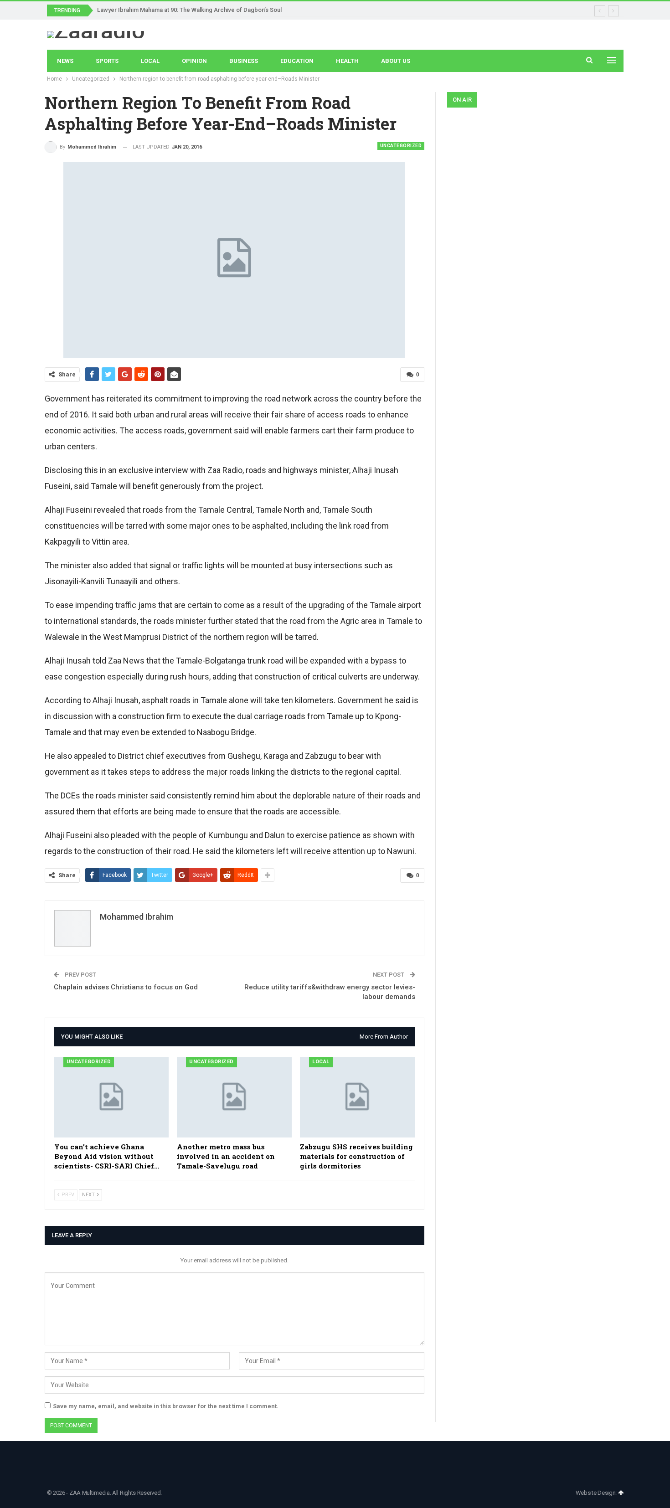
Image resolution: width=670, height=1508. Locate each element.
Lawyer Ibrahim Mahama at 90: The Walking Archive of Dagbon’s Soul (189, 9)
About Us (395, 60)
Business (243, 60)
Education (297, 60)
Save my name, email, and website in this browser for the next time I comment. (165, 1406)
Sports (107, 60)
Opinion (194, 60)
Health (347, 60)
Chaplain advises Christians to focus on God (126, 987)
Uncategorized (401, 145)
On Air (462, 99)
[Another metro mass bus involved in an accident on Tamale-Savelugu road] (234, 1097)
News (65, 60)
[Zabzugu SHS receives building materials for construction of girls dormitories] (357, 1097)
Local (150, 60)
